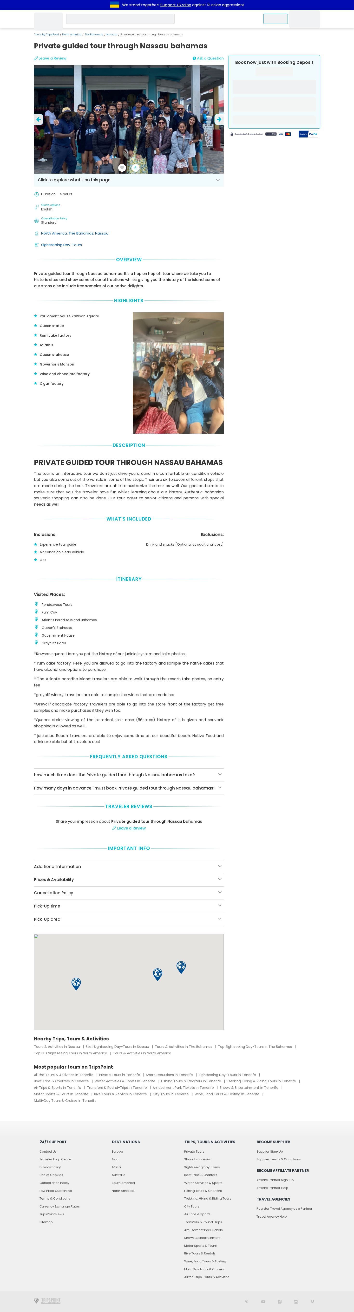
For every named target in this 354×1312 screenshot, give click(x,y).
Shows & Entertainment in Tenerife (249, 1087)
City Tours (191, 1206)
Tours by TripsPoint (46, 34)
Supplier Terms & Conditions (278, 1159)
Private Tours (194, 1151)
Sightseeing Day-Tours (61, 244)
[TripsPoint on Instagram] (296, 1301)
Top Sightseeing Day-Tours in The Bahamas (255, 1046)
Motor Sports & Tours (200, 1245)
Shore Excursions (197, 1159)
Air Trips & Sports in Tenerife (58, 1087)
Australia (118, 1175)
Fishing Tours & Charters (203, 1190)
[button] (157, 974)
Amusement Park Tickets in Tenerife (184, 1087)
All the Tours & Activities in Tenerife (64, 1074)
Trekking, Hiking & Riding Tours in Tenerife (262, 1081)
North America (71, 34)
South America (123, 1183)
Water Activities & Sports (203, 1183)
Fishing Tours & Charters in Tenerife (191, 1081)
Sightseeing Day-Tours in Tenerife (228, 1074)
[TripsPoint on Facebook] (279, 1301)
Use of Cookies (51, 1175)
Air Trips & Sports (197, 1214)
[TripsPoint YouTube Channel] (263, 1301)
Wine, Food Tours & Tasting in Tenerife (227, 1094)
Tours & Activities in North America (142, 1053)
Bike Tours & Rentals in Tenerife (121, 1094)
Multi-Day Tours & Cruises (204, 1269)
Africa (116, 1167)
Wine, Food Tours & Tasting (205, 1261)
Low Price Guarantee (55, 1190)
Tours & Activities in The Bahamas (184, 1046)
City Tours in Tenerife (171, 1094)
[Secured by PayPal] (308, 134)
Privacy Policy (50, 1167)
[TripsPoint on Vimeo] (312, 1301)
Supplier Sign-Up (269, 1151)
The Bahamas (94, 34)
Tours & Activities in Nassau (57, 1046)
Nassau (111, 34)
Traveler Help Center (55, 1159)
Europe (117, 1151)
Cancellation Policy (54, 1183)
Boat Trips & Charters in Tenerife (62, 1081)
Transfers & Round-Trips (203, 1222)
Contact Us (48, 1151)
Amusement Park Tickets (203, 1230)
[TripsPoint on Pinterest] (247, 1301)
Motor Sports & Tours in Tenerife (61, 1094)
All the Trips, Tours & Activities (206, 1277)
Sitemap (46, 1222)
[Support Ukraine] (115, 5)
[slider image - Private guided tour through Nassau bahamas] (129, 119)
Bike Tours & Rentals (200, 1253)
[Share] (135, 168)
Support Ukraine (175, 5)
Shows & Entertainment (202, 1237)
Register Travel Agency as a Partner (284, 1208)
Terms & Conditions (54, 1198)
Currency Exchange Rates (59, 1206)
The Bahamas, (82, 233)
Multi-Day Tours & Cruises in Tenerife (65, 1100)
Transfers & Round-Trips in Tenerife (117, 1087)
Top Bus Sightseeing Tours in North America (71, 1053)
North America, (55, 233)
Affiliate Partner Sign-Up (275, 1180)
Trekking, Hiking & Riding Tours (207, 1198)
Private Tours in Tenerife (120, 1074)
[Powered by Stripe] (261, 134)
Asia (115, 1159)
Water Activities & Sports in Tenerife (125, 1081)
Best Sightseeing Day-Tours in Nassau (118, 1046)
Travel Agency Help (271, 1216)
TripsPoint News (51, 1214)
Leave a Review (52, 58)
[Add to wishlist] (122, 168)
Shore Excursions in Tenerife (170, 1074)
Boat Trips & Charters (200, 1175)
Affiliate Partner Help (272, 1188)
